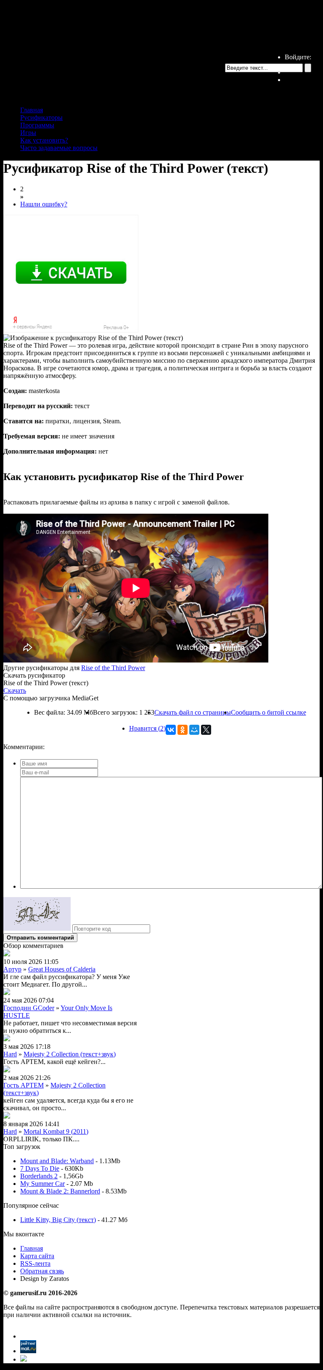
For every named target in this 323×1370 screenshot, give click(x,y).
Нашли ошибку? (43, 204)
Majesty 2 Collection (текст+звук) (70, 1054)
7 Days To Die (39, 1168)
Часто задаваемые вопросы (59, 147)
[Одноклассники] (182, 730)
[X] (206, 730)
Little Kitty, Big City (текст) (58, 1219)
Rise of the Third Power (113, 667)
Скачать (14, 690)
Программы (37, 125)
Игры (28, 132)
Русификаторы (41, 117)
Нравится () (147, 728)
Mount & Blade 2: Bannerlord (60, 1191)
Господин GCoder (28, 1007)
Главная (31, 110)
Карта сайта (37, 1255)
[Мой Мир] (194, 730)
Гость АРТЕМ (23, 1085)
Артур (12, 969)
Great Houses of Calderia (61, 969)
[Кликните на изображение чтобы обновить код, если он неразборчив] (37, 928)
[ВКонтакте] (171, 730)
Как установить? (44, 140)
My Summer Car (42, 1183)
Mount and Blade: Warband (57, 1160)
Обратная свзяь (42, 1271)
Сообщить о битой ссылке (268, 712)
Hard (10, 1054)
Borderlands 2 (39, 1176)
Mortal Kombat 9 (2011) (56, 1131)
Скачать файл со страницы (192, 712)
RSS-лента (35, 1263)
